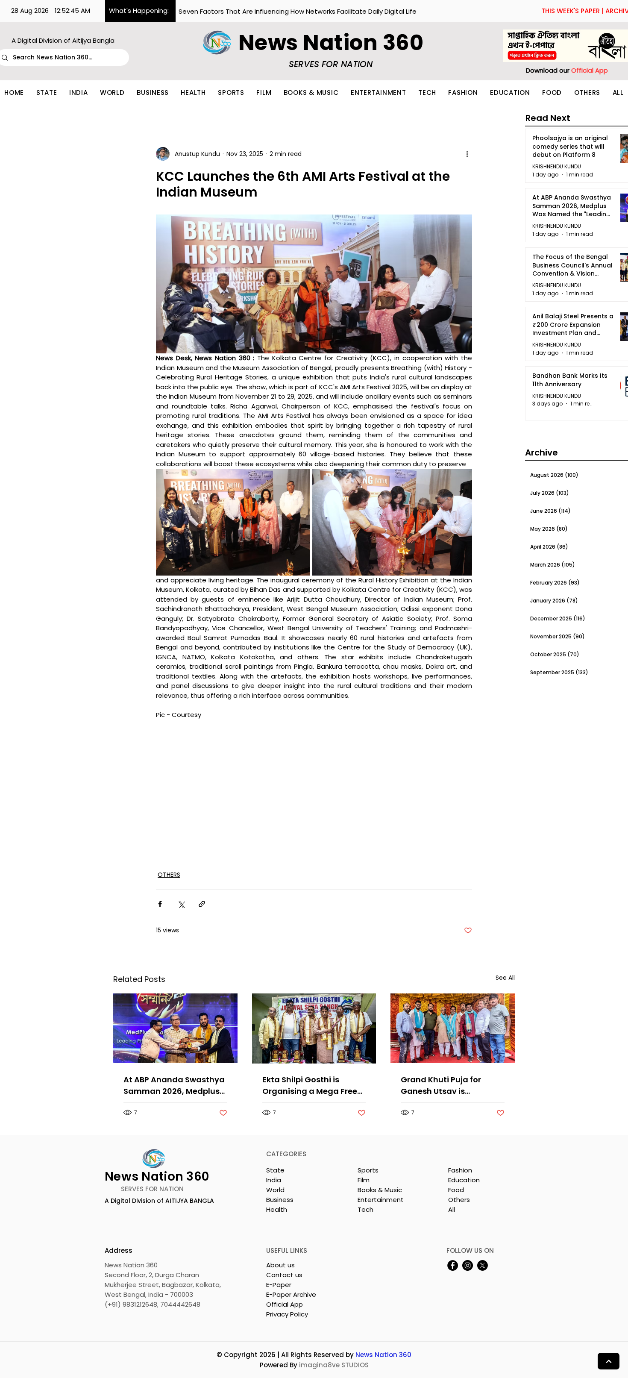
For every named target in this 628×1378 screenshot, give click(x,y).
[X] (482, 1265)
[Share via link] (202, 904)
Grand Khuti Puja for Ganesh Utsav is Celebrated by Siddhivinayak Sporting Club (447, 1085)
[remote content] (314, 790)
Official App (284, 1304)
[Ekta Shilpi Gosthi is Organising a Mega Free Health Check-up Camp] (314, 1028)
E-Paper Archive (291, 1294)
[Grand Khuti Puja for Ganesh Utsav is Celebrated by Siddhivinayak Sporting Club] (452, 1028)
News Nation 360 (383, 1354)
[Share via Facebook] (160, 904)
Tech (365, 1209)
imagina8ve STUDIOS (334, 1364)
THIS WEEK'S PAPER (570, 10)
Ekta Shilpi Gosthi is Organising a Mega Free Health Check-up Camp (309, 1085)
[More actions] (467, 154)
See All (505, 977)
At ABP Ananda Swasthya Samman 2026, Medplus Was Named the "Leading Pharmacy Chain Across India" (174, 1085)
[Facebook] (452, 1265)
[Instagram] (467, 1265)
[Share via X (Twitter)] (181, 904)
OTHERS (169, 874)
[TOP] (608, 1361)
